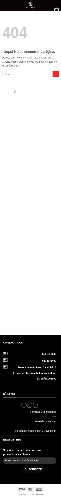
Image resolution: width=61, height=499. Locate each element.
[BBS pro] (30, 5)
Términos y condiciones (43, 411)
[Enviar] (56, 74)
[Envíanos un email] (35, 405)
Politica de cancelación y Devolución (35, 431)
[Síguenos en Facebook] (24, 405)
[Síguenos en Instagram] (29, 405)
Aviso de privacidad (45, 421)
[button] (4, 5)
